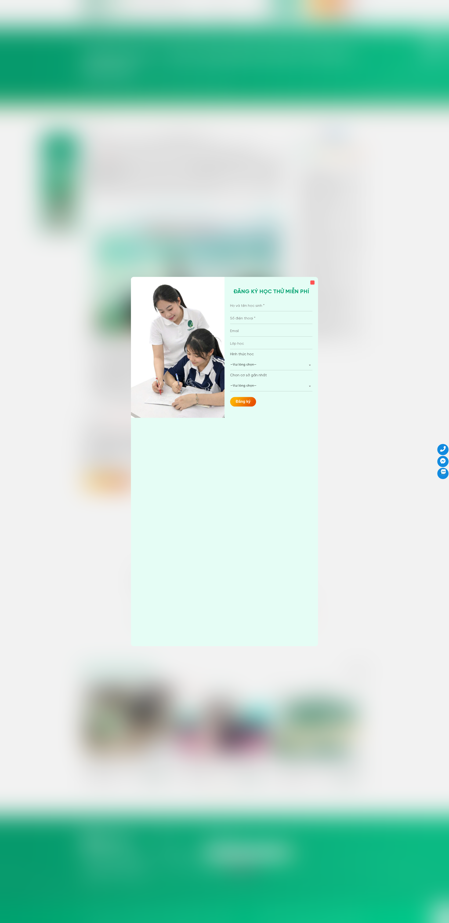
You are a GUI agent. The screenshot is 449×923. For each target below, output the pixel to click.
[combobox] (271, 365)
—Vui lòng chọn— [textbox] (243, 364)
